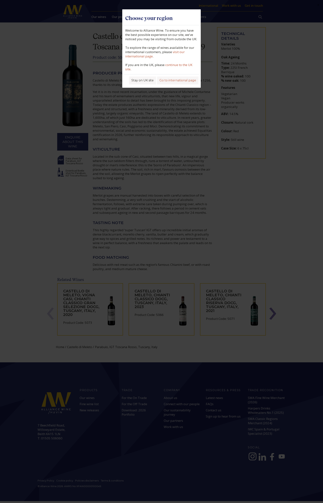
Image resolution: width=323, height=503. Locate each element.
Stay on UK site (142, 80)
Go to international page (177, 80)
